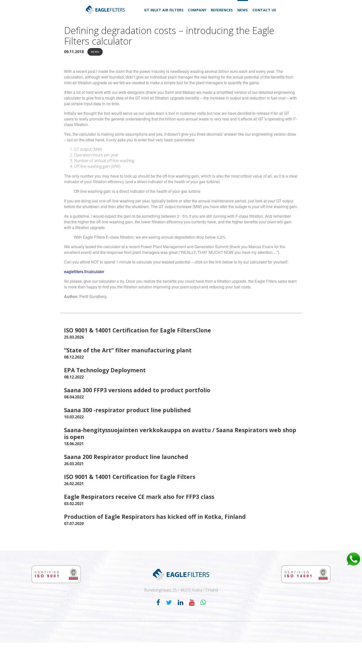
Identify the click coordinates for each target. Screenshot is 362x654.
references (222, 10)
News (95, 51)
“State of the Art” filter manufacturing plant (128, 350)
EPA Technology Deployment (105, 370)
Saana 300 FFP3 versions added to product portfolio (137, 390)
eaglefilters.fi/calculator (84, 271)
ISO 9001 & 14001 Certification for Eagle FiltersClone (137, 330)
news (242, 10)
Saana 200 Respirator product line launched (126, 457)
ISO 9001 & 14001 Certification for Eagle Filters (129, 477)
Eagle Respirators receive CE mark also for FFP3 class (139, 497)
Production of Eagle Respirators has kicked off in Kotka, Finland (155, 517)
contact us (264, 10)
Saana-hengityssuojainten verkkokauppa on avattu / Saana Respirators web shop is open (180, 433)
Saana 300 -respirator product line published (127, 410)
